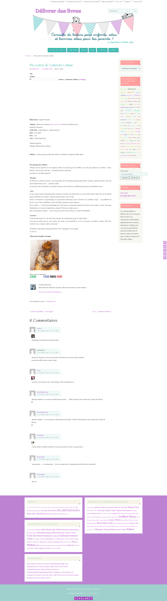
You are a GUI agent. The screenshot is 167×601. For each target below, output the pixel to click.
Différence (130, 101)
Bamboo (71, 529)
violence (134, 152)
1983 (46, 507)
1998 (66, 507)
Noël (122, 134)
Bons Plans (124, 193)
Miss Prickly (135, 520)
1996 (61, 507)
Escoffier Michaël (96, 517)
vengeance (122, 152)
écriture (126, 104)
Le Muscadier (42, 542)
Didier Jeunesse (65, 533)
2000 (71, 507)
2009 (45, 511)
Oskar (37, 545)
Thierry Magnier (39, 548)
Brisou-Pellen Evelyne (92, 510)
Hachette (50, 539)
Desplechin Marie (131, 513)
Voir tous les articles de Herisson (51, 292)
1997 (63, 507)
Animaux (123, 95)
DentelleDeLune (42, 392)
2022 (55, 514)
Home (29, 56)
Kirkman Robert (95, 520)
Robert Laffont (55, 545)
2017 (34, 514)
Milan (74, 542)
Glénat (29, 539)
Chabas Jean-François (124, 510)
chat (126, 98)
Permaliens (50, 301)
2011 (54, 510)
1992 (51, 507)
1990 (49, 507)
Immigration (128, 122)
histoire (134, 116)
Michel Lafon (67, 542)
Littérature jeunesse (91, 1)
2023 (58, 514)
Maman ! (127, 1)
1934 (28, 507)
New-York (138, 131)
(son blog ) (82, 79)
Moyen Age (138, 128)
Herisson (35, 69)
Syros (32, 548)
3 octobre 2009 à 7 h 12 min (47, 414)
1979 (42, 507)
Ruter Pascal (105, 526)
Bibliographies (107, 1)
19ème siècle (123, 89)
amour (131, 92)
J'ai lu (55, 539)
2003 (28, 511)
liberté (125, 125)
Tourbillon (48, 548)
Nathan (31, 544)
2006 (36, 511)
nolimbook (56, 572)
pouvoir (130, 137)
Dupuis (73, 533)
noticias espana (44, 566)
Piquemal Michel (126, 523)
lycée (139, 125)
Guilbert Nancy (127, 516)
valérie (39, 328)
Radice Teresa (90, 526)
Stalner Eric (117, 526)
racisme (127, 140)
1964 (35, 507)
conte (132, 98)
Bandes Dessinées (57, 1)
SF (124, 146)
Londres (132, 125)
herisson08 (40, 457)
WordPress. (95, 593)
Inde (133, 122)
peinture (135, 134)
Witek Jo (113, 529)
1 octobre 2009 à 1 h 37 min (47, 477)
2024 (61, 514)
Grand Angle (36, 539)
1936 (30, 507)
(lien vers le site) (56, 124)
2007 (39, 511)
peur (139, 134)
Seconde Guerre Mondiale (129, 143)
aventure (137, 95)
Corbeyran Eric (116, 513)
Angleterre (137, 92)
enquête (123, 107)
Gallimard (56, 536)
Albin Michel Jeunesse (60, 530)
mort (134, 128)
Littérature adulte (73, 1)
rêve (135, 140)
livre (129, 125)
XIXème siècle (133, 155)
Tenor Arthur (123, 526)
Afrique (138, 89)
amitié (123, 92)
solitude (132, 146)
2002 (76, 507)
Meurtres (131, 128)
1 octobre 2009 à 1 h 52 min (47, 331)
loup (136, 125)
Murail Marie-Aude (105, 523)
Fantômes (127, 113)
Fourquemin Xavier (105, 517)
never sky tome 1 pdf (49, 575)
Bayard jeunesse (31, 533)
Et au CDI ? (119, 1)
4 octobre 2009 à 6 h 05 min (47, 437)
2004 (30, 511)
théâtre (131, 149)
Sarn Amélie (111, 526)
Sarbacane (71, 545)
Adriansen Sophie (99, 507)
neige (134, 131)
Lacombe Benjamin (104, 520)
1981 (44, 507)
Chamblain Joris (95, 513)
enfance (131, 104)
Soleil (28, 548)
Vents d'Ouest (54, 548)
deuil (125, 101)
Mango (62, 542)
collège (129, 98)
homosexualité (123, 119)
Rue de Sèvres (63, 545)
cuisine (122, 101)
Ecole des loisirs (34, 535)
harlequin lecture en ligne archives (39, 578)
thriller (134, 149)
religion (131, 140)
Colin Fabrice (104, 513)
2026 (67, 514)
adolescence (132, 89)
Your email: (124, 171)
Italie (136, 122)
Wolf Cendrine (121, 529)
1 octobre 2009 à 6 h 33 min (47, 352)
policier (126, 137)
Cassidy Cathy (109, 510)
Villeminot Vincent (102, 529)
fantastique (137, 110)
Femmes (131, 113)
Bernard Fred (133, 507)
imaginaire (138, 119)
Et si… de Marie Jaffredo (102, 311)
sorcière (135, 146)
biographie (123, 98)
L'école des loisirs (69, 539)
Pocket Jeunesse (43, 545)
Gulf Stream (43, 539)
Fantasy (122, 113)
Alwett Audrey (109, 507)
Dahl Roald (123, 513)
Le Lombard (34, 542)
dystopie (135, 101)
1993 (53, 507)
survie (127, 149)
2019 (43, 514)
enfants (138, 104)
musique (123, 131)
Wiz (59, 548)
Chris (38, 370)
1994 (56, 507)
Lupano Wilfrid (114, 520)
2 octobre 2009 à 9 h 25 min (47, 394)
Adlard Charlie (90, 507)
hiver (139, 116)
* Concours (137, 1)
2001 (74, 507)
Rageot (50, 545)
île (134, 119)
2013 (65, 510)
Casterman (40, 532)
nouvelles (125, 134)
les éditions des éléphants (53, 542)
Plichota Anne (134, 523)
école (139, 101)
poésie (122, 137)
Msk (77, 542)
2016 (29, 513)
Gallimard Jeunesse (68, 535)
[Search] (135, 11)
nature (131, 131)
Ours (129, 134)
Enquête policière (129, 107)
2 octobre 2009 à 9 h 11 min (47, 373)
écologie (122, 104)
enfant (135, 104)
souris (139, 146)
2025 (64, 514)
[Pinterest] (165, 257)
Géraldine (40, 435)
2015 (77, 510)
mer (128, 128)
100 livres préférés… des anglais (41, 311)
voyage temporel (124, 155)
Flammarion (47, 536)
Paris (132, 134)
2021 (51, 514)
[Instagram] (165, 254)
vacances (138, 149)
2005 (33, 511)
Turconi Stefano (131, 526)
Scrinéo (77, 545)
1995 (58, 507)
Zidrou (130, 529)
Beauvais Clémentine (121, 507)
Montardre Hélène (91, 523)
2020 (48, 514)
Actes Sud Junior (36, 529)
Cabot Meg (100, 510)
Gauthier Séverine (114, 517)
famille (128, 110)
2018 (38, 513)
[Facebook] (165, 242)
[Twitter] (165, 246)
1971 (39, 507)
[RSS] (165, 250)
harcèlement (128, 116)
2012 (59, 510)
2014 (71, 510)
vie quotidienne (128, 152)
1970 (37, 507)
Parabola (87, 593)
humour (130, 119)
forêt (135, 113)
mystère (127, 131)
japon (139, 122)
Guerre (138, 113)
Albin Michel (46, 530)
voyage (138, 152)
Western (128, 155)
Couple (138, 98)
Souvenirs (122, 149)
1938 (32, 507)
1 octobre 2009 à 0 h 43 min (47, 459)
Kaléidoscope (60, 539)
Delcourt (56, 532)
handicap (122, 116)
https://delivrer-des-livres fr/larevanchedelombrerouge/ (46, 564)
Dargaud (48, 533)
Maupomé (123, 520)
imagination (123, 122)
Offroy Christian (117, 523)
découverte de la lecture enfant (67, 575)
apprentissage (129, 95)
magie (122, 128)
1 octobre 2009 (46, 69)
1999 (68, 507)
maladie (125, 128)
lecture (122, 125)
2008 (42, 511)
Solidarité (128, 146)
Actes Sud (29, 529)
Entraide (135, 107)
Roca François (98, 526)
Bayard (76, 530)
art (132, 95)
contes (136, 98)
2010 (50, 510)
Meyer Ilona (128, 520)
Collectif (109, 513)
